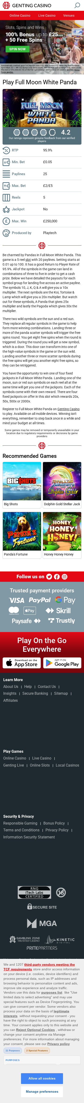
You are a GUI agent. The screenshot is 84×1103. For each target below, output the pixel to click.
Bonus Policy (54, 823)
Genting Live (13, 765)
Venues (68, 16)
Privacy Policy (57, 830)
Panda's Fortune (16, 554)
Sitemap (61, 693)
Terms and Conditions (21, 830)
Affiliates (10, 700)
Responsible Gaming (20, 823)
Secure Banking (35, 693)
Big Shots (11, 504)
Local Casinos (67, 765)
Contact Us (47, 686)
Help (28, 686)
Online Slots (40, 765)
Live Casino (47, 16)
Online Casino (20, 16)
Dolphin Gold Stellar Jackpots (62, 504)
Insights (9, 693)
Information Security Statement (29, 837)
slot (28, 260)
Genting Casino (68, 409)
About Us (10, 686)
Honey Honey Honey (59, 554)
